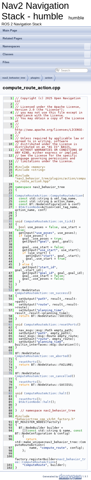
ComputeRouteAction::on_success (41, 293)
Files (6, 62)
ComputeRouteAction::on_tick (48, 221)
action (48, 77)
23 (7, 195)
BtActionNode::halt (35, 402)
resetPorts (27, 361)
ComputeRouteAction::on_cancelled (43, 376)
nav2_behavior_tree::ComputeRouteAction (50, 461)
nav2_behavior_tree (13, 77)
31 (7, 221)
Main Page (10, 30)
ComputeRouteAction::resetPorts (50, 324)
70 (7, 353)
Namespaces (11, 46)
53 (7, 290)
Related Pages (12, 38)
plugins (35, 77)
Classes (8, 54)
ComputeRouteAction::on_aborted (41, 356)
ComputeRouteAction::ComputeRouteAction (48, 195)
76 (7, 373)
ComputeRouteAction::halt (45, 393)
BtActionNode (29, 207)
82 (7, 393)
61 (7, 324)
